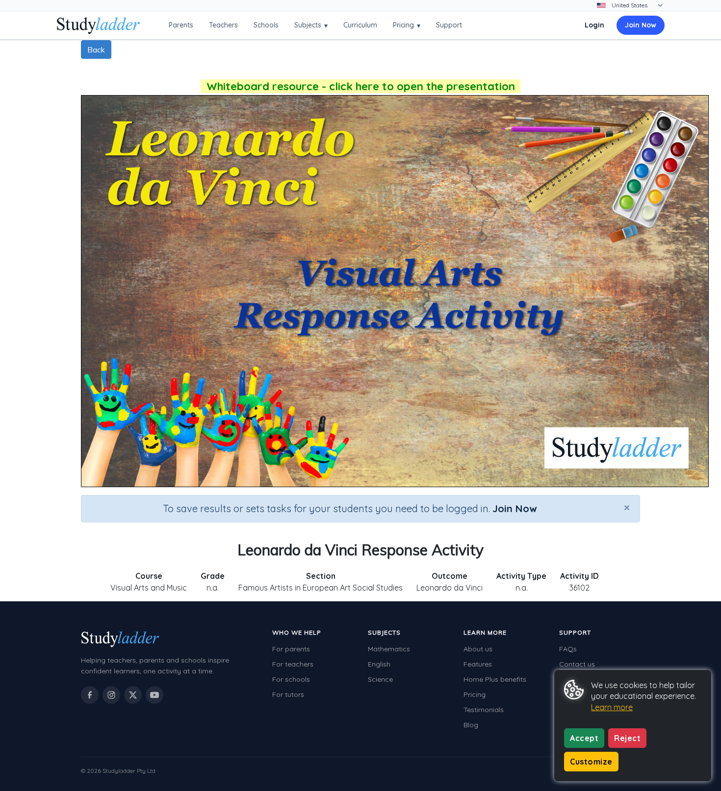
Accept (584, 738)
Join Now (640, 25)
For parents (291, 648)
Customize (591, 761)
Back (96, 49)
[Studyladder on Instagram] (111, 695)
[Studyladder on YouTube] (154, 695)
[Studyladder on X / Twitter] (133, 695)
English (379, 664)
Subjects (311, 25)
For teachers (292, 664)
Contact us (577, 664)
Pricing (406, 25)
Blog (471, 724)
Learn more (612, 707)
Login (594, 25)
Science (380, 679)
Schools (266, 25)
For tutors (288, 694)
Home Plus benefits (495, 679)
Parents (181, 25)
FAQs (568, 648)
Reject (627, 738)
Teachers (223, 25)
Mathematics (389, 648)
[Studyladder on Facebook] (90, 695)
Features (478, 664)
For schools (291, 679)
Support (449, 25)
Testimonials (484, 709)
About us (478, 648)
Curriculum (360, 25)
